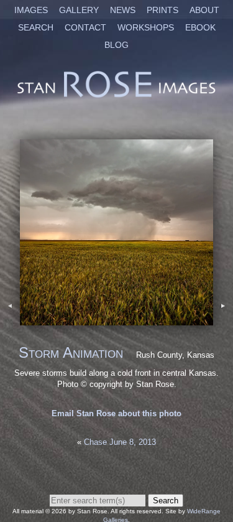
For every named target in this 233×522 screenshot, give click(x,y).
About (204, 10)
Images (31, 10)
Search (35, 27)
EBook (200, 27)
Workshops (145, 27)
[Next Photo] (116, 319)
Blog (116, 45)
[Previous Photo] (10, 319)
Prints (162, 10)
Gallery (79, 10)
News (122, 10)
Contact (85, 27)
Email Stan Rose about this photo (116, 413)
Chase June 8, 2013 (120, 442)
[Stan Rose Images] (116, 96)
